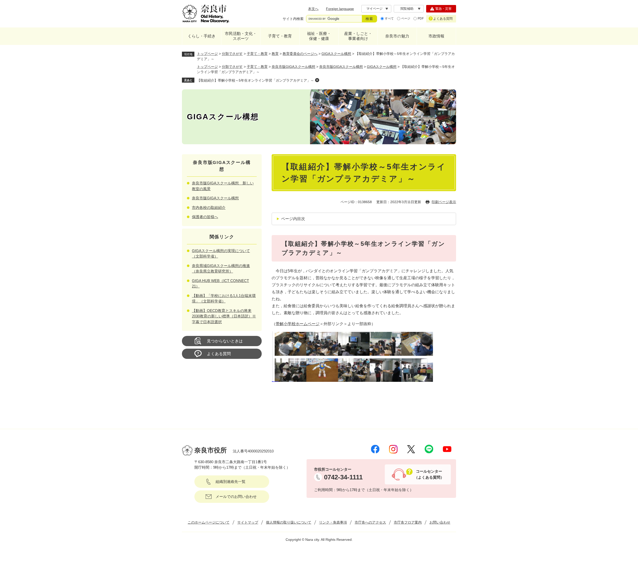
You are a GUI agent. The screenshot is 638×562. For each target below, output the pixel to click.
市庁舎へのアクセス (370, 522)
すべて (389, 18)
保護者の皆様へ (205, 217)
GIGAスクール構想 (336, 54)
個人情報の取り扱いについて (288, 522)
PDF (421, 18)
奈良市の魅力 (397, 36)
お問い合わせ (439, 522)
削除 (317, 80)
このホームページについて (209, 522)
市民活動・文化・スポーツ (241, 36)
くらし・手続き (202, 36)
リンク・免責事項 (333, 522)
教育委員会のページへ (300, 54)
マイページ (374, 8)
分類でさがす (232, 54)
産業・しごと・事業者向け (358, 36)
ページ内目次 (293, 219)
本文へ (313, 9)
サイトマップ (247, 522)
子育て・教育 (280, 36)
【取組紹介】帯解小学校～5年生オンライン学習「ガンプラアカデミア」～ (255, 80)
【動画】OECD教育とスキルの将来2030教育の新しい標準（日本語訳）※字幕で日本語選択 (224, 316)
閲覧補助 (406, 8)
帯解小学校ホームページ (297, 324)
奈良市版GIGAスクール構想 (293, 67)
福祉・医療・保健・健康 (319, 36)
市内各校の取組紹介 (209, 207)
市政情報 (436, 36)
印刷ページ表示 (444, 202)
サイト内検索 (293, 19)
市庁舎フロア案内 (408, 522)
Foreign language (340, 9)
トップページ (207, 54)
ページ (405, 18)
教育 (275, 54)
